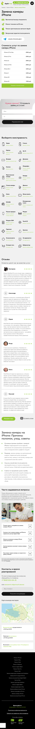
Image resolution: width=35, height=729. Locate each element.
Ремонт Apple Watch (17, 666)
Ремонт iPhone (17, 657)
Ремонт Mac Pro (17, 669)
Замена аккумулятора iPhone (17, 695)
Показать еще (8, 418)
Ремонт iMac (17, 660)
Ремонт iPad (17, 662)
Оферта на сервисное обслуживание (17, 713)
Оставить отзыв (28, 418)
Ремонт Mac (17, 671)
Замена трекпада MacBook (17, 682)
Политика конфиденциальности (17, 710)
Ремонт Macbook (17, 664)
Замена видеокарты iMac (17, 686)
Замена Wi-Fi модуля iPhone (17, 675)
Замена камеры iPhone (17, 693)
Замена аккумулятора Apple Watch (17, 678)
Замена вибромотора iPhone (17, 689)
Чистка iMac (17, 680)
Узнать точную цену (15, 39)
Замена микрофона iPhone (17, 691)
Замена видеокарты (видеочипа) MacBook (17, 673)
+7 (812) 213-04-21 (22, 2)
